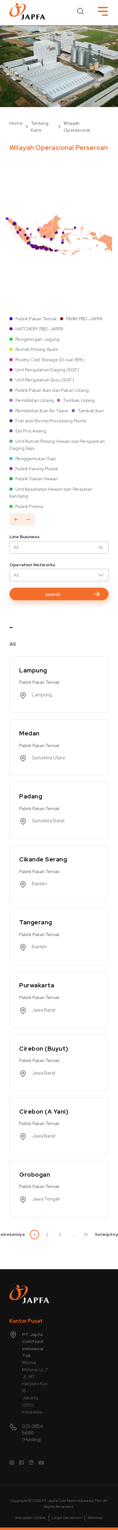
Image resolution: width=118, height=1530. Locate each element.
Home (16, 123)
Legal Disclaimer (66, 1517)
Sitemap (95, 1517)
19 (86, 1234)
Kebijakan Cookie (30, 1517)
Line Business (24, 536)
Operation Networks (32, 565)
